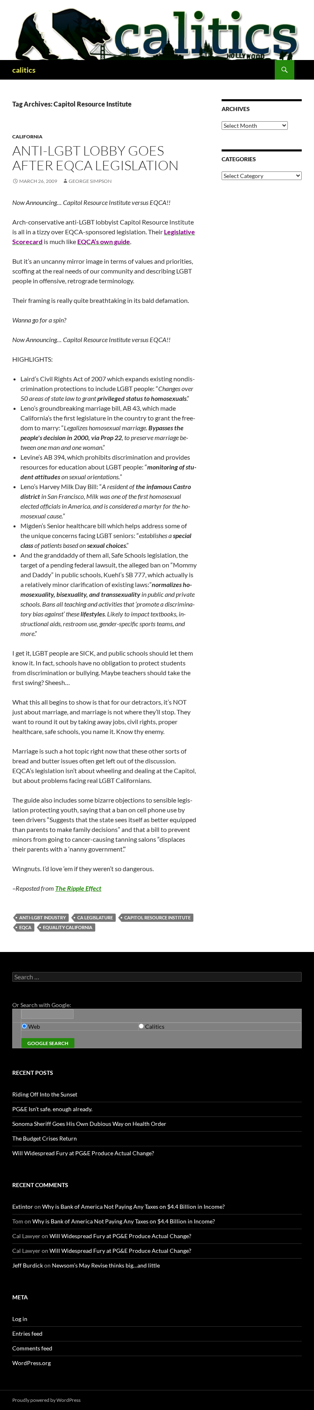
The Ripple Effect (78, 888)
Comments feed (32, 1348)
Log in (19, 1318)
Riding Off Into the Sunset (44, 1094)
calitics (24, 69)
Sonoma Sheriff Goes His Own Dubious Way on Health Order (89, 1123)
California (27, 136)
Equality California (67, 927)
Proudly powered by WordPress (46, 1400)
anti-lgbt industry (42, 917)
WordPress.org (31, 1362)
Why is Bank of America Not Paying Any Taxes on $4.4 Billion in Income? (133, 1206)
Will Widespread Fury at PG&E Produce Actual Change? (83, 1153)
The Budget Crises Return (44, 1138)
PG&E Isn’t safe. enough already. (52, 1108)
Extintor (22, 1206)
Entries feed (27, 1333)
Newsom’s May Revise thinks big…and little (106, 1265)
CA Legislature (95, 917)
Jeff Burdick (27, 1265)
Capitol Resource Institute (157, 917)
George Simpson (90, 181)
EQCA (25, 927)
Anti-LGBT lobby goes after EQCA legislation (95, 157)
